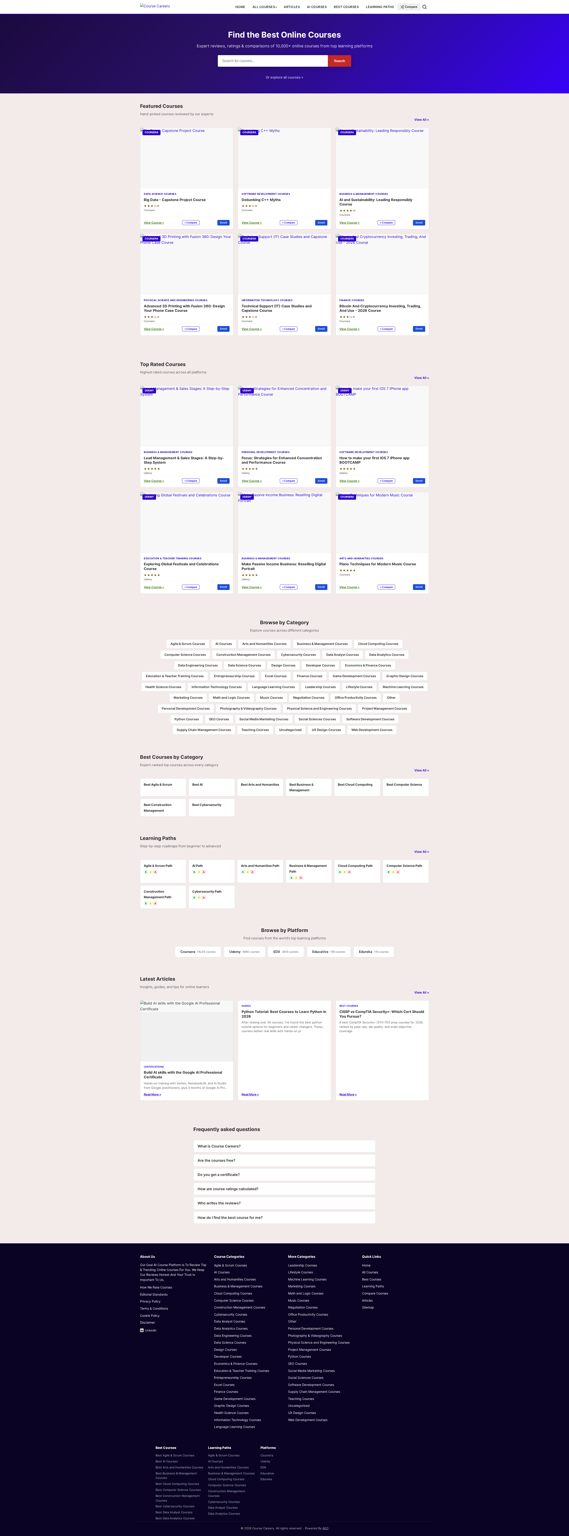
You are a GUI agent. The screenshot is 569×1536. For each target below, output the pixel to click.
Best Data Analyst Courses (174, 1512)
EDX (286, 952)
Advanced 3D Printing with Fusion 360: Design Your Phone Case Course (184, 308)
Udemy (244, 952)
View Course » (154, 222)
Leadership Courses (320, 687)
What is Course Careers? (219, 1146)
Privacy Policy (150, 1301)
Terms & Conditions (154, 1308)
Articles (292, 7)
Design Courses (283, 665)
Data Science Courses (244, 665)
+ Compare (190, 222)
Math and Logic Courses (231, 697)
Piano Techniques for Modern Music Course (377, 564)
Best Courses (346, 7)
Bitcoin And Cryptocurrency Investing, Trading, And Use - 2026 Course (380, 308)
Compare (411, 6)
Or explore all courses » (284, 77)
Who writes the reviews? (219, 1203)
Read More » (152, 1094)
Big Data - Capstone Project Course (175, 199)
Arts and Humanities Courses (264, 644)
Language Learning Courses (273, 687)
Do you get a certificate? (219, 1174)
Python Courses (186, 719)
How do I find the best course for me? (230, 1217)
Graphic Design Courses (404, 676)
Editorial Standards (154, 1294)
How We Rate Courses (156, 1287)
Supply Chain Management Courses (204, 730)
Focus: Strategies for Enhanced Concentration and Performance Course (282, 460)
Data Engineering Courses (198, 665)
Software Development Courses (370, 719)
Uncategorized (290, 730)
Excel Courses (276, 676)
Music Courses (271, 697)
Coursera (198, 952)
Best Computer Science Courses (178, 1490)
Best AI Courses (167, 1461)
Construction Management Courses (243, 654)
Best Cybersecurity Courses (175, 1506)
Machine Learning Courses (403, 687)
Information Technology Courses (217, 687)
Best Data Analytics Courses (175, 1518)
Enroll (223, 222)
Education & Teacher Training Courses (175, 676)
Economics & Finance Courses (368, 665)
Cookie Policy (150, 1315)
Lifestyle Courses (359, 687)
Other (391, 697)
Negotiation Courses (309, 697)
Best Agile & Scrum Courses (175, 1455)
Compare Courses (375, 1293)
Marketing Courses (188, 697)
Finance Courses (310, 676)
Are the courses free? (216, 1160)
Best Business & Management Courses (176, 1476)
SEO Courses (219, 719)
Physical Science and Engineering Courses (319, 708)
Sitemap (368, 1307)
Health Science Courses (163, 687)
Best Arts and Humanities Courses (179, 1467)
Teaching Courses (255, 730)
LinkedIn (150, 1330)
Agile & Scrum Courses (187, 644)
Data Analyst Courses (342, 654)
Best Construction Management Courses (178, 1498)
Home (240, 7)
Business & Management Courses (322, 644)
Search (339, 61)
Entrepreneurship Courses (234, 676)
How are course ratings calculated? (228, 1189)
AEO (326, 1528)
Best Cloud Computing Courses (177, 1484)
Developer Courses (320, 665)
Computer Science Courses (185, 654)
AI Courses (317, 7)
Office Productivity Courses (356, 697)
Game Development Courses (354, 676)
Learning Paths (380, 7)
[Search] (424, 6)
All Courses (263, 7)
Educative (328, 952)
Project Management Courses (384, 708)
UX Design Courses (326, 730)
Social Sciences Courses (317, 719)
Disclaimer (147, 1322)
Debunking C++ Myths (261, 199)
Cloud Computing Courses (378, 644)
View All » (421, 119)
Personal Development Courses (186, 708)
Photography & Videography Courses (248, 708)
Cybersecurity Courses (298, 654)
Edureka (374, 952)
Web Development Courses (372, 730)
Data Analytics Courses (387, 654)
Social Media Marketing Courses (264, 719)
